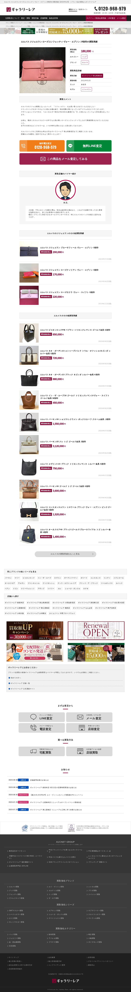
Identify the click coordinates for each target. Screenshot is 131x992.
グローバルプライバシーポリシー (100, 961)
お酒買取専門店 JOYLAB (18, 866)
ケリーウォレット (28, 588)
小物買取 (91, 938)
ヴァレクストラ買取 (16, 898)
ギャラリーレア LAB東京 (36, 613)
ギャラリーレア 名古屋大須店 (113, 603)
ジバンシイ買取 (94, 894)
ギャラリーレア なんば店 (82, 608)
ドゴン (15, 588)
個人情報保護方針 (55, 961)
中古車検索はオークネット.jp (99, 851)
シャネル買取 (93, 887)
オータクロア (10, 583)
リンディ (107, 578)
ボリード (84, 578)
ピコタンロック (29, 578)
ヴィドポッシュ (48, 583)
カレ (59, 588)
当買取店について (12, 18)
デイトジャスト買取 (56, 918)
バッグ (84, 57)
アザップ (41, 588)
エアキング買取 (55, 910)
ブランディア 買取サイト (97, 862)
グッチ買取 (13, 890)
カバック (119, 583)
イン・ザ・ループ (44, 578)
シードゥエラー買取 (16, 914)
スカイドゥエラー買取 (96, 914)
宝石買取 (12, 946)
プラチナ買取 (54, 942)
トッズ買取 (53, 894)
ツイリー (51, 588)
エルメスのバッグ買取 (38, 26)
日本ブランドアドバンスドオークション (64, 862)
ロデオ (85, 588)
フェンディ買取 (15, 894)
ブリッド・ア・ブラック (88, 583)
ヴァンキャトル (34, 583)
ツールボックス (107, 583)
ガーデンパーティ (71, 578)
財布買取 (52, 934)
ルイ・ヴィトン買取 (56, 887)
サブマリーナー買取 (96, 910)
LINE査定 (111, 18)
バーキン (8, 578)
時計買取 (91, 934)
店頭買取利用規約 (15, 969)
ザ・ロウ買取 (54, 898)
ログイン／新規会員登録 (96, 18)
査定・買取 (25, 18)
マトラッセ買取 (94, 918)
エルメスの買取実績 (39, 22)
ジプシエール (119, 578)
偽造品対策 (53, 18)
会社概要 (51, 957)
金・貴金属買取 (15, 942)
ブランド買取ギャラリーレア (14, 22)
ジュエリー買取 (15, 938)
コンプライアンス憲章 (56, 965)
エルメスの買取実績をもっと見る (65, 554)
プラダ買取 (92, 890)
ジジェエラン (86, 89)
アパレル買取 (54, 938)
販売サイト (83, 9)
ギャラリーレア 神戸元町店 (105, 608)
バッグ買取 (27, 26)
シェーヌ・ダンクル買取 (58, 914)
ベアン (7, 588)
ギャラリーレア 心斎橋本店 (15, 608)
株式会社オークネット (17, 851)
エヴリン (57, 578)
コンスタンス (96, 578)
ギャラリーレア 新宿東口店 (88, 603)
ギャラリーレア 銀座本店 (14, 603)
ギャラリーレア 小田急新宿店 (64, 603)
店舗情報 (43, 18)
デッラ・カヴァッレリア (67, 583)
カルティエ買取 (55, 890)
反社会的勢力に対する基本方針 (20, 965)
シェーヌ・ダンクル (72, 588)
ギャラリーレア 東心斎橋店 (39, 608)
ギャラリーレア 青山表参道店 (92, 76)
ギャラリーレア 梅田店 (61, 608)
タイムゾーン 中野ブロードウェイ (62, 613)
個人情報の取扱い (15, 961)
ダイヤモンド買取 (95, 942)
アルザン (21, 583)
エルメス (85, 62)
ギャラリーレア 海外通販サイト (21, 862)
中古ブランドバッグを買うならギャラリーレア (66, 851)
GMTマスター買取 (16, 910)
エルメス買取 (27, 22)
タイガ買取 (13, 918)
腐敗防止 (91, 965)
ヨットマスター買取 (16, 922)
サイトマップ (14, 957)
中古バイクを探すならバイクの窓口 (62, 857)
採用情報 (91, 957)
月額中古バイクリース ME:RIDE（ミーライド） (25, 857)
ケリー (17, 578)
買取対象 (35, 18)
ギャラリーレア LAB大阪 (14, 613)
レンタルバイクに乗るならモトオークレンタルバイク (105, 857)
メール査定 (121, 18)
